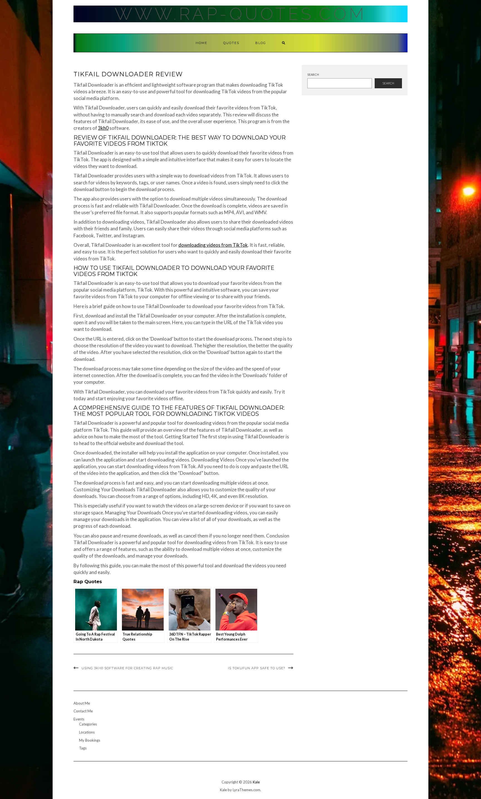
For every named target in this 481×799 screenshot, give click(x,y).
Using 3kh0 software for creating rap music (127, 668)
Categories (88, 724)
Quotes (231, 43)
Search (313, 74)
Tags (83, 748)
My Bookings (89, 740)
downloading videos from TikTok (213, 245)
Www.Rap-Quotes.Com (241, 14)
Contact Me (83, 711)
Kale (256, 782)
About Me (81, 703)
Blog (260, 43)
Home (201, 43)
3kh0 (103, 128)
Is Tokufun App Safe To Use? (256, 668)
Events (78, 719)
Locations (87, 732)
